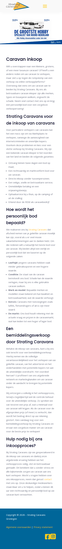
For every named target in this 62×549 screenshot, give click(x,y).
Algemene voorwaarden (18, 527)
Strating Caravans (38, 229)
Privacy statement (43, 527)
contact (48, 479)
